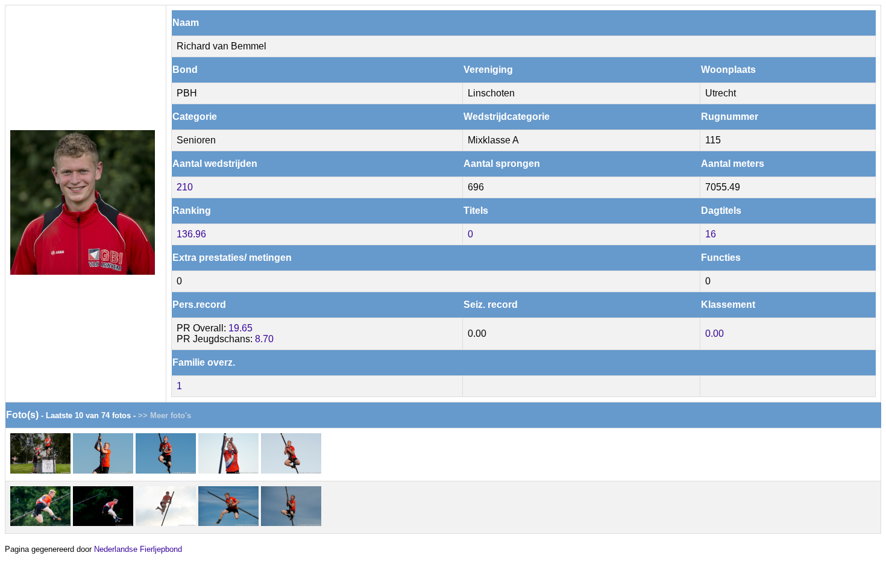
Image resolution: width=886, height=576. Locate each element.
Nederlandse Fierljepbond (138, 549)
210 (185, 187)
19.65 (240, 328)
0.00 (714, 333)
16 (710, 234)
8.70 (264, 339)
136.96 (191, 234)
